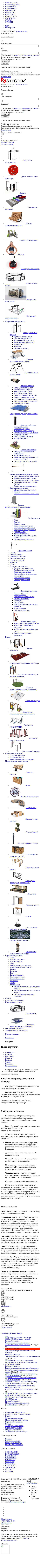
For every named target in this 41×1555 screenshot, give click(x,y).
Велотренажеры (20, 595)
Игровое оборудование (28, 240)
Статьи (7, 1062)
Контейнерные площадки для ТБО (24, 855)
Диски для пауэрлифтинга (24, 539)
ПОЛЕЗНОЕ (10, 14)
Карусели (13, 971)
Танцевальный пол (17, 757)
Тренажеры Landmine (17, 556)
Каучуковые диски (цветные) (25, 530)
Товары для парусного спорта (16, 1431)
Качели (28, 916)
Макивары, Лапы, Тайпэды (24, 431)
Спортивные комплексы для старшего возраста (22, 713)
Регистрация (10, 28)
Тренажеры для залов (29, 591)
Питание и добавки (21, 348)
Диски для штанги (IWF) (23, 389)
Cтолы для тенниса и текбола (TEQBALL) (22, 1025)
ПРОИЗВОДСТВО (12, 4)
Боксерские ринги (21, 438)
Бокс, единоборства (28, 425)
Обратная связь (11, 1066)
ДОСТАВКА (10, 18)
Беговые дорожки (20, 593)
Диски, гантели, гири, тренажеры (17, 1414)
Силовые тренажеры (21, 610)
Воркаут (23, 193)
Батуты (12, 957)
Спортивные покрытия (14, 1418)
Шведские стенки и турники (24, 490)
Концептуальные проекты (19, 940)
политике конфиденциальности (15, 1539)
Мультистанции (20, 608)
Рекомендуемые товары (14, 1445)
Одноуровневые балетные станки (26, 480)
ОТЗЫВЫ (9, 22)
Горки (12, 963)
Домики (13, 969)
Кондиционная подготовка (24, 340)
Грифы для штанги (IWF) (23, 388)
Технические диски (21, 534)
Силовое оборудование (22, 338)
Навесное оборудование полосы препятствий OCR (26, 458)
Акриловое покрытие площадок (22, 759)
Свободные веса (34, 518)
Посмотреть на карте (18, 1502)
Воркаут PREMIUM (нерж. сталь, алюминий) (23, 688)
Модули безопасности (22, 455)
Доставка (8, 1058)
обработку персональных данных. (26, 55)
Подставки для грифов (22, 572)
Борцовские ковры (21, 435)
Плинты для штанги (21, 403)
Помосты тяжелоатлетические (25, 395)
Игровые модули (16, 961)
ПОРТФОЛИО (10, 8)
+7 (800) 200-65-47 (8, 1521)
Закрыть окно (6, 77)
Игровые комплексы (17, 959)
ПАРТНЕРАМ (10, 6)
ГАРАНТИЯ (9, 12)
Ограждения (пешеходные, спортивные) (22, 882)
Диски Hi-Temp (19, 532)
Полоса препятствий (28, 450)
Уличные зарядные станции (28, 843)
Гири (16, 520)
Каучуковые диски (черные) (24, 528)
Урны (28, 785)
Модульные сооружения (14, 1430)
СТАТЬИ (8, 20)
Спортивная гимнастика (19, 488)
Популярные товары (12, 1441)
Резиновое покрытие (17, 755)
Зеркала (21, 505)
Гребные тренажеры (21, 599)
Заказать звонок (22, 31)
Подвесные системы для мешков (26, 433)
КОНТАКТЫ (10, 10)
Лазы (11, 973)
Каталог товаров (7, 142)
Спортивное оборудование (15, 1412)
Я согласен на (21, 55)
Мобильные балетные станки (25, 478)
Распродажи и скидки (13, 1443)
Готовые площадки (33, 701)
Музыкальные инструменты (20, 965)
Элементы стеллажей (22, 578)
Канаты (17, 492)
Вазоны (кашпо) (32, 832)
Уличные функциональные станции (21, 360)
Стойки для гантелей (22, 580)
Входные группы (32, 905)
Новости (8, 1054)
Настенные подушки (22, 429)
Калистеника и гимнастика (24, 342)
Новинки (8, 1439)
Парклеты (32, 894)
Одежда (21, 254)
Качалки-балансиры (17, 979)
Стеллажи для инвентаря (19, 566)
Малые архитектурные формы (18, 224)
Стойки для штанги (17, 560)
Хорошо (4, 1544)
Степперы (18, 601)
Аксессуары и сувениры (30, 269)
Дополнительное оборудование (25, 399)
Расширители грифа (17, 558)
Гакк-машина (19, 602)
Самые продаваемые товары (11, 1333)
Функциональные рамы (23, 337)
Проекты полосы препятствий (25, 461)
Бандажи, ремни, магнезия (24, 397)
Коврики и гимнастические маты (26, 494)
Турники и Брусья (25, 551)
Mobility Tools (19, 344)
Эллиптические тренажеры (24, 597)
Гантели (17, 522)
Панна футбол (31, 1013)
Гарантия (8, 1060)
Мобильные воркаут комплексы (24, 739)
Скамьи (12, 553)
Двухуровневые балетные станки (26, 476)
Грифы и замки (19, 524)
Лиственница (15, 985)
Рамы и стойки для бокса (23, 436)
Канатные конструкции (30, 796)
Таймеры (17, 346)
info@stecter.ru (6, 1306)
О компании (9, 1052)
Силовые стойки (16, 554)
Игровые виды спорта (13, 1428)
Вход (7, 26)
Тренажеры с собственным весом (26, 623)
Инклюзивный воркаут (31, 751)
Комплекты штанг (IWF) (23, 393)
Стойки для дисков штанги (24, 570)
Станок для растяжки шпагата (25, 486)
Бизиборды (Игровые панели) (21, 967)
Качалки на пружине (17, 977)
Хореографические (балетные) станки (24, 474)
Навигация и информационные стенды (23, 953)
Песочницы (14, 981)
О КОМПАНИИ (11, 3)
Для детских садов (16, 975)
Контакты (9, 1064)
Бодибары (13, 562)
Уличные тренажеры (28, 621)
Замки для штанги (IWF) (23, 391)
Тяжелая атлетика (27, 386)
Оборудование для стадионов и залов (24, 414)
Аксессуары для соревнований (25, 401)
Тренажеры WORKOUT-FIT (21, 726)
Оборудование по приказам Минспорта (24, 663)
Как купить (9, 1056)
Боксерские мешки (21, 427)
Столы (12, 564)
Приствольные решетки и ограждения (23, 928)
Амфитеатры (31, 808)
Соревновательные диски (23, 526)
